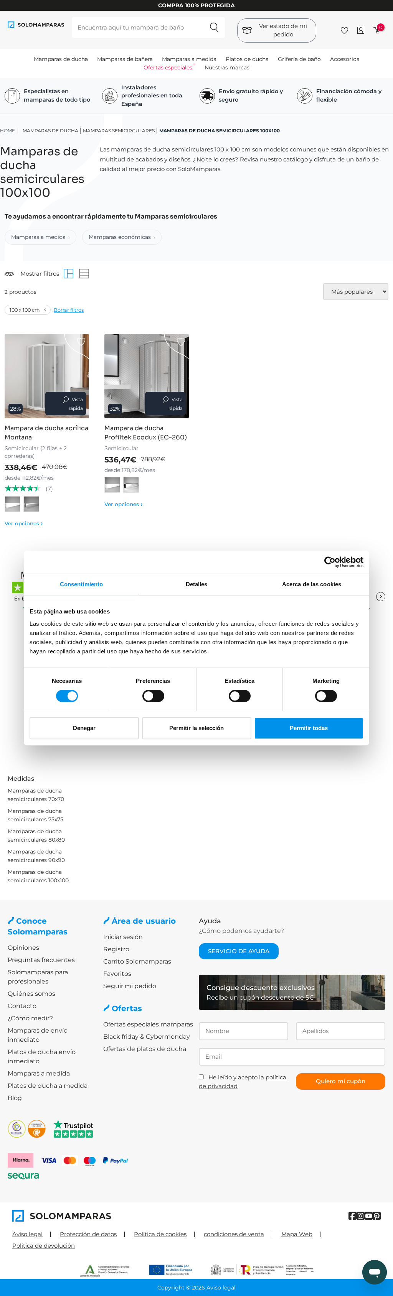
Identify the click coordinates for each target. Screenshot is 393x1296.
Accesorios (344, 59)
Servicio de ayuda (238, 951)
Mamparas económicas (120, 237)
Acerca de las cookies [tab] (311, 584)
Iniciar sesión (123, 937)
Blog (15, 1098)
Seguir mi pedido (129, 986)
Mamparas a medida (189, 59)
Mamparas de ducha (61, 59)
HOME (7, 130)
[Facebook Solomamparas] (352, 1216)
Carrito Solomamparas (137, 961)
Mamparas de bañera (125, 59)
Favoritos (117, 973)
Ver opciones (24, 523)
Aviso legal (27, 1234)
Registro (116, 949)
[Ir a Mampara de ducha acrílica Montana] (47, 376)
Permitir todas (309, 728)
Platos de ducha (247, 59)
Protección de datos (88, 1234)
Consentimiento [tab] (81, 584)
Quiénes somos (31, 993)
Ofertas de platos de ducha (144, 1049)
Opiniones (23, 947)
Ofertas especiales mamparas (148, 1024)
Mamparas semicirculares (119, 130)
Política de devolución (43, 1245)
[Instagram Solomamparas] (361, 1216)
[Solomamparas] (104, 1216)
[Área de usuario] (361, 30)
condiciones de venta (234, 1234)
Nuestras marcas (227, 67)
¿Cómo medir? (30, 1018)
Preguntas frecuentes (41, 960)
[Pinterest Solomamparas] (377, 1216)
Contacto (22, 1006)
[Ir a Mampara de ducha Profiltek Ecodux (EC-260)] (146, 376)
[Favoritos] (344, 29)
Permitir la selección (196, 728)
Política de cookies (160, 1234)
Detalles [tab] (197, 584)
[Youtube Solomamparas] (369, 1216)
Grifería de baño (299, 59)
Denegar (84, 728)
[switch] (153, 696)
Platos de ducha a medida (48, 1085)
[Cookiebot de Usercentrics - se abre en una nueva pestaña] (329, 562)
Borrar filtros (69, 310)
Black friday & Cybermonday (146, 1036)
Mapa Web (296, 1234)
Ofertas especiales (168, 67)
